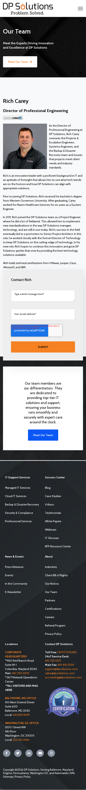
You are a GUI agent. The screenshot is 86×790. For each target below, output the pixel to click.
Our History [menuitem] (52, 583)
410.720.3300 (20, 673)
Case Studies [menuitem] (53, 496)
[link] (28, 8)
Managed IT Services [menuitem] (17, 488)
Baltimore (55, 769)
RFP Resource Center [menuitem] (58, 546)
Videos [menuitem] (49, 504)
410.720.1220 (53, 660)
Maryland (67, 769)
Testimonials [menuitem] (53, 513)
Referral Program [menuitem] (55, 625)
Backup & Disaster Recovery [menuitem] (22, 504)
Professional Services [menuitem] (18, 521)
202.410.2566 (21, 740)
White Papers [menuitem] (53, 521)
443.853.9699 (21, 715)
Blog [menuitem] (47, 488)
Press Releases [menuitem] (14, 567)
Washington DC (39, 773)
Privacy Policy (23, 776)
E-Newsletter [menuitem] (13, 592)
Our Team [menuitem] (51, 592)
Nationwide (61, 773)
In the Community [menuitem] (16, 583)
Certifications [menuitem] (53, 609)
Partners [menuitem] (50, 600)
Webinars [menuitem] (50, 529)
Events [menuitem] (9, 575)
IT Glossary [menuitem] (52, 538)
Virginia (7, 773)
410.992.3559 (66, 665)
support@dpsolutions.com (61, 669)
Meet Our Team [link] (18, 62)
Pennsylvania (21, 773)
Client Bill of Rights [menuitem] (56, 575)
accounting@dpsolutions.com (63, 677)
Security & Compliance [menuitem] (19, 513)
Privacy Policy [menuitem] (53, 634)
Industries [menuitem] (51, 567)
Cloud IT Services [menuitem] (15, 496)
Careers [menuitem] (49, 617)
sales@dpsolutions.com (60, 673)
